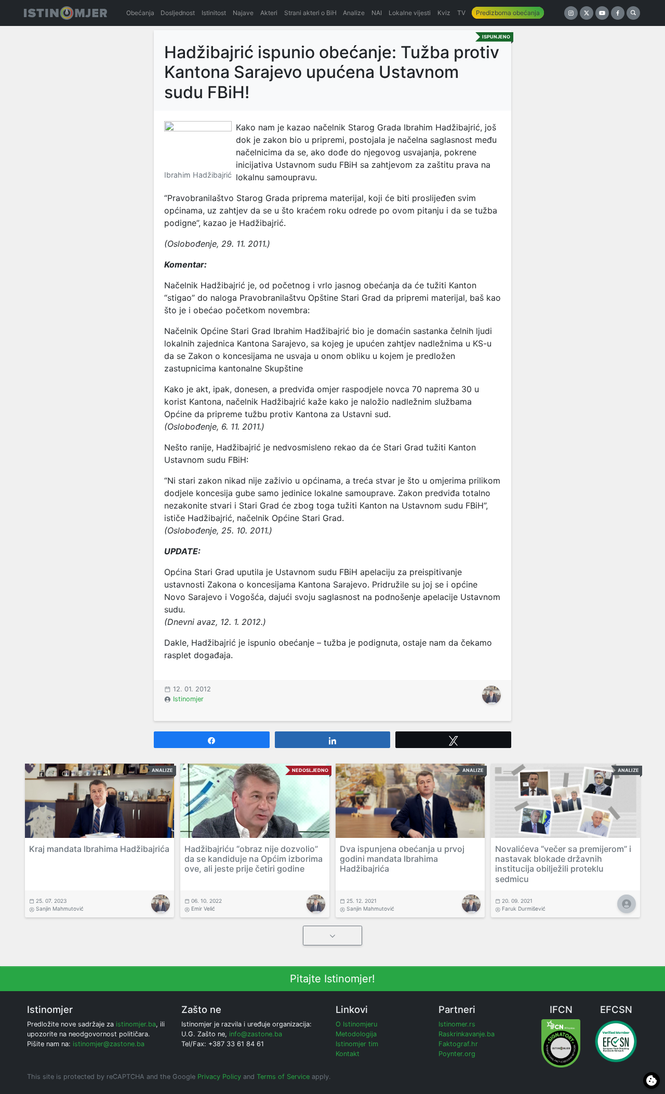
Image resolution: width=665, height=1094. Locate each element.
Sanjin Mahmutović (60, 908)
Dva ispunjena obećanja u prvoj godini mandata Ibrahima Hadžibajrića (402, 859)
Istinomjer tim (357, 1044)
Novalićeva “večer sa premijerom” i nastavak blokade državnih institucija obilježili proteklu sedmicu (563, 864)
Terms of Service (283, 1076)
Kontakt (348, 1054)
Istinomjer (188, 699)
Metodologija (356, 1034)
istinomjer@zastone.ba (108, 1044)
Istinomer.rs (456, 1024)
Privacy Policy (219, 1076)
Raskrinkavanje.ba (466, 1034)
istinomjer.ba (136, 1024)
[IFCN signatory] (560, 1043)
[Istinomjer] (65, 13)
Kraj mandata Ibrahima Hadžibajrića (99, 849)
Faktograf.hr (458, 1044)
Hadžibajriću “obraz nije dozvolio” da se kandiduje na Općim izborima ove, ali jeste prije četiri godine (253, 859)
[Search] (633, 13)
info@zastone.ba (255, 1034)
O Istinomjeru (356, 1024)
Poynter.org (456, 1054)
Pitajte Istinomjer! (332, 978)
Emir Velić (203, 908)
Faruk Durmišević (524, 908)
